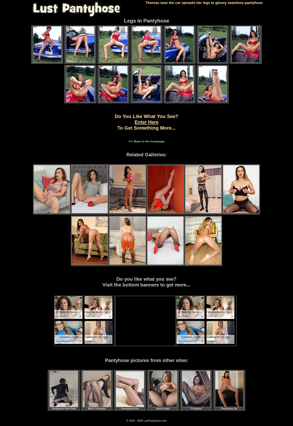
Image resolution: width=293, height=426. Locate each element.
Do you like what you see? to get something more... (146, 122)
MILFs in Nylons (97, 408)
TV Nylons (196, 408)
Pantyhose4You (130, 408)
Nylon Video (163, 408)
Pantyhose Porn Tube (64, 408)
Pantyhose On (229, 408)
